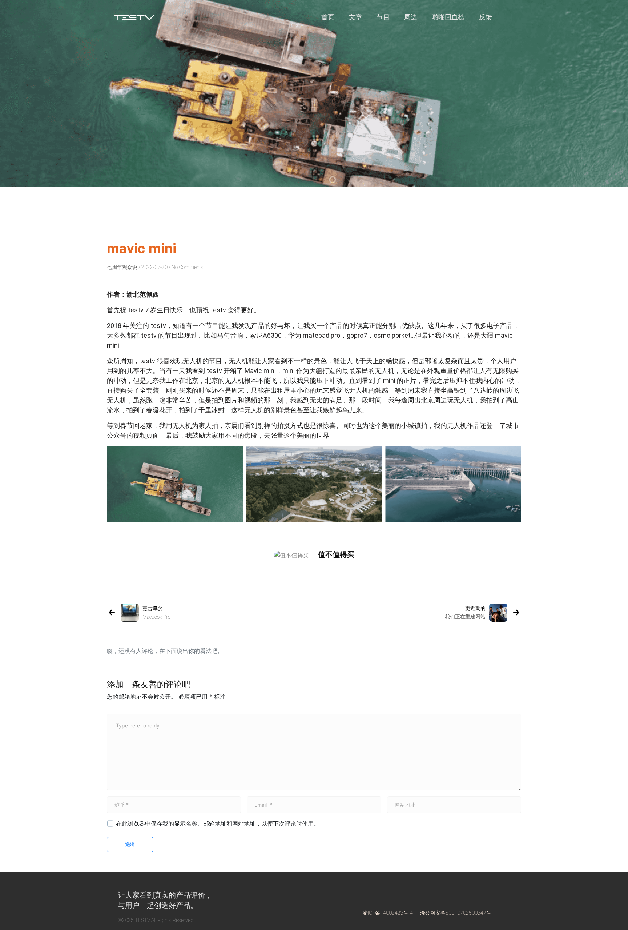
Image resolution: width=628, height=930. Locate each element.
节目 (383, 17)
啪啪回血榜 (448, 17)
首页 (327, 17)
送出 (130, 844)
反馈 (485, 17)
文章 (355, 17)
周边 (410, 17)
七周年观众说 (122, 267)
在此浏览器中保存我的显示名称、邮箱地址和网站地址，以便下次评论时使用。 (217, 823)
